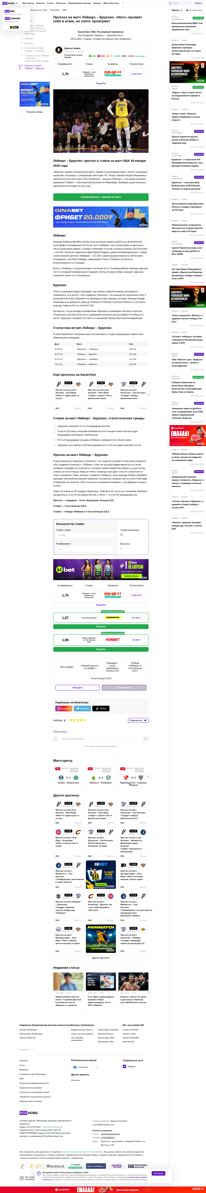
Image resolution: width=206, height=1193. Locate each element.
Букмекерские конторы (79, 3)
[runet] (22, 1166)
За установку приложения (77, 1039)
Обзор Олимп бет (28, 1038)
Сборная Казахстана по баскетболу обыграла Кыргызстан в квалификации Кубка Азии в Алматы (187, 387)
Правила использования (31, 1088)
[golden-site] (35, 1166)
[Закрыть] (202, 1189)
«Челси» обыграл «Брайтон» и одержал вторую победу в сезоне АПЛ (187, 504)
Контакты (24, 1060)
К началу (28, 19)
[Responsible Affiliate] (138, 1166)
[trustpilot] (75, 1166)
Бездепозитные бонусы (82, 1030)
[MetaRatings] (29, 1113)
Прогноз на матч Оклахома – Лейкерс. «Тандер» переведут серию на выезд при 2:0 (132, 939)
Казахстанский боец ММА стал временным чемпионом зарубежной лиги (187, 26)
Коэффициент (63, 544)
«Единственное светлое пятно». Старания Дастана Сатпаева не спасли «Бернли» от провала (68, 1001)
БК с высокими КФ (133, 1025)
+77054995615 (107, 1138)
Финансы (75, 1080)
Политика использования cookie (34, 1092)
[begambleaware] (96, 1166)
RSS (22, 1078)
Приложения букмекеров (31, 1034)
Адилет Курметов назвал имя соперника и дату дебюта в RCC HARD (187, 251)
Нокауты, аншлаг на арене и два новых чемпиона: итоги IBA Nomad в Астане (133, 999)
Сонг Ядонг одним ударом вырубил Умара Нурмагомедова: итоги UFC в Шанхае (101, 1001)
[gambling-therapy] (116, 1166)
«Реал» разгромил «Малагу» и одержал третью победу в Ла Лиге (187, 318)
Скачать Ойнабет (131, 1030)
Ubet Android (128, 1041)
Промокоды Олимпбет (108, 1030)
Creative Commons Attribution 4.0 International (82, 1152)
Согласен (158, 1173)
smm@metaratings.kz (110, 1134)
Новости (40, 3)
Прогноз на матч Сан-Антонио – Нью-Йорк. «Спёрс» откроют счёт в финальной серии (100, 394)
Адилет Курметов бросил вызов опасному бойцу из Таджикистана (185, 139)
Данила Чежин (72, 48)
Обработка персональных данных (35, 1097)
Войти (198, 3)
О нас (22, 1065)
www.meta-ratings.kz (52, 1127)
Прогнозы (61, 3)
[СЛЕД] (148, 395)
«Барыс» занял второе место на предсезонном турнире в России (187, 95)
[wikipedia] (55, 1166)
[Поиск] (170, 3)
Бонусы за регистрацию (82, 1034)
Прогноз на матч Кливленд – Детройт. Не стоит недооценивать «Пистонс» (100, 906)
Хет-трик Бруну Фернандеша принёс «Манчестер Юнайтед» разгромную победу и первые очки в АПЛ (187, 274)
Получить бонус (35, 100)
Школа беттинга (111, 3)
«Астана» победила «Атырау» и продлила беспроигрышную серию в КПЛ (187, 339)
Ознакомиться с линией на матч (101, 197)
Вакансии (24, 1070)
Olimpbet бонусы (105, 1034)
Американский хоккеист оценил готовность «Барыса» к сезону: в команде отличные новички (188, 482)
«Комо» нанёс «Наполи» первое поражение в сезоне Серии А (186, 116)
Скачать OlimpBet (131, 1038)
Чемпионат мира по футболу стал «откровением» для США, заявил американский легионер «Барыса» (187, 413)
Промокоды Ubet (105, 1041)
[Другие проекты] (10, 3)
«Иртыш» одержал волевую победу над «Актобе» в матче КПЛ (187, 525)
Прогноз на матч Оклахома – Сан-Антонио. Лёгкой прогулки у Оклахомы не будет (100, 842)
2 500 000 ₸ (136, 74)
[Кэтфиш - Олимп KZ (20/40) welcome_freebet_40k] (103, 1190)
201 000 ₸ (136, 618)
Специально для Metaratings (33, 1074)
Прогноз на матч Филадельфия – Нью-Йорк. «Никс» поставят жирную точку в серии (132, 875)
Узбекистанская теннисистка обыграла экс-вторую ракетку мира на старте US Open (187, 228)
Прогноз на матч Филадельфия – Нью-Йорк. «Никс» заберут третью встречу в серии (67, 939)
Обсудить (77, 687)
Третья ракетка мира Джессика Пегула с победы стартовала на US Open (187, 206)
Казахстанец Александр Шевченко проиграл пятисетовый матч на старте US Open (186, 49)
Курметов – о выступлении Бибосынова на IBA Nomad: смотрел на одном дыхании (186, 185)
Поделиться (136, 720)
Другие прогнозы (66, 795)
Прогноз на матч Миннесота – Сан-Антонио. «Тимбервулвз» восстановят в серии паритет (68, 876)
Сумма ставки (63, 530)
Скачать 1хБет (129, 1034)
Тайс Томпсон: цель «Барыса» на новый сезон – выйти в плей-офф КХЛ (187, 362)
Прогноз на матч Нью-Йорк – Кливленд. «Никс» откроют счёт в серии (66, 842)
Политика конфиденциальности (34, 1083)
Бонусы (97, 3)
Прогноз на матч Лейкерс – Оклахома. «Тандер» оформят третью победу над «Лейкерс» (67, 907)
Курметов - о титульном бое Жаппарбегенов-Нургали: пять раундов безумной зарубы (187, 162)
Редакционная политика (31, 1101)
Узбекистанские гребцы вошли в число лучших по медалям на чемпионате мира (187, 457)
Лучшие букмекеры (28, 1030)
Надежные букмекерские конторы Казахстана (45, 1025)
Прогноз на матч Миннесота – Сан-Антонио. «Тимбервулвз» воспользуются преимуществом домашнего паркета (133, 909)
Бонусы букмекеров (82, 1025)
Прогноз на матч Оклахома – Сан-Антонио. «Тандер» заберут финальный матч (133, 394)
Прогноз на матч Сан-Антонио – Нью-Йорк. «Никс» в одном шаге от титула (67, 394)
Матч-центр (28, 3)
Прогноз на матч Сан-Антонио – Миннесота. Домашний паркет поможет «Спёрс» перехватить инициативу (132, 845)
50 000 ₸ (136, 640)
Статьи (50, 3)
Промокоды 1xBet (106, 1038)
